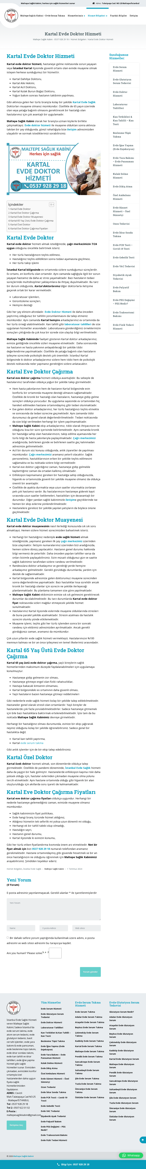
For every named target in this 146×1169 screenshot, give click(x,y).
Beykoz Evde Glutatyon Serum (121, 1035)
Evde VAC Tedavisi (124, 266)
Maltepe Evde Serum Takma (89, 1051)
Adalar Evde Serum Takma (88, 1017)
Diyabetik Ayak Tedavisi (122, 277)
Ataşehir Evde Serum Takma (89, 1022)
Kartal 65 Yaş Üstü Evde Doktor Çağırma (31, 220)
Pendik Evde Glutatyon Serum (121, 1074)
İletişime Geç (16, 1125)
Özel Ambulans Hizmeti (122, 197)
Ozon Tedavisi (121, 223)
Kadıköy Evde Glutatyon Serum (121, 1052)
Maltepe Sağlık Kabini (23, 1156)
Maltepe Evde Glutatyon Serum (121, 1066)
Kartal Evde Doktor (20, 209)
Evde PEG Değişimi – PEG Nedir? (124, 301)
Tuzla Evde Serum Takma (88, 1083)
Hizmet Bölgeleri (96, 15)
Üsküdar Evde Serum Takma (89, 1097)
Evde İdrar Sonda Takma (123, 234)
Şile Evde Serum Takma (87, 1078)
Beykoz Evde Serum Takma (89, 1027)
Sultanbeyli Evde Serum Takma (87, 1072)
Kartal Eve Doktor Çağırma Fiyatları (29, 228)
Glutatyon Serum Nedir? (121, 1011)
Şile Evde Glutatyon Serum (122, 1097)
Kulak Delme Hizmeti (120, 175)
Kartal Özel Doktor (20, 224)
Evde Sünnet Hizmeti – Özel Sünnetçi (121, 211)
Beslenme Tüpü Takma (122, 134)
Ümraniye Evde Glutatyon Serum (122, 1110)
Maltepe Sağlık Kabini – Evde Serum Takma (42, 15)
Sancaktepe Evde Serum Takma (87, 1063)
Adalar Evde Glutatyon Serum (120, 1018)
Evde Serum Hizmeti (120, 69)
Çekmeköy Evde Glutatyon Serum (122, 1044)
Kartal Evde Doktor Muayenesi (26, 216)
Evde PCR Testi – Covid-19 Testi (122, 247)
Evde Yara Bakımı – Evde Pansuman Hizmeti (123, 161)
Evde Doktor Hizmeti (120, 93)
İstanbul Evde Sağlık (32, 869)
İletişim (134, 15)
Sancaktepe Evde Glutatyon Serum (123, 1082)
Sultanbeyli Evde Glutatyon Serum (123, 1091)
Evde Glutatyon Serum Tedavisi (122, 81)
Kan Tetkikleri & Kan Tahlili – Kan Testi (123, 120)
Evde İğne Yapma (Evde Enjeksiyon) (123, 147)
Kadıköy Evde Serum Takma (89, 1041)
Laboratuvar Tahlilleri (120, 106)
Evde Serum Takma (85, 1011)
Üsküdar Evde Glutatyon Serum (121, 1118)
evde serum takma (32, 743)
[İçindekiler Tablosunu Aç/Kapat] (50, 204)
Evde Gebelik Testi (123, 257)
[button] (131, 1155)
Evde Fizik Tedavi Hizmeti (123, 326)
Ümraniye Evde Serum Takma (86, 1090)
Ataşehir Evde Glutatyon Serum (121, 1027)
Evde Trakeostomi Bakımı (123, 314)
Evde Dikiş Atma (122, 186)
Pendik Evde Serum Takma (89, 1056)
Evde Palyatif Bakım (121, 289)
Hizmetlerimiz (75, 15)
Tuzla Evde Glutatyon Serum (123, 1103)
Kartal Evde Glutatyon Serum (124, 1059)
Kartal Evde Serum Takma (88, 1046)
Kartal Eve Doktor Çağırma (24, 212)
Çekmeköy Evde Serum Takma (87, 1034)
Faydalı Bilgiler (118, 15)
